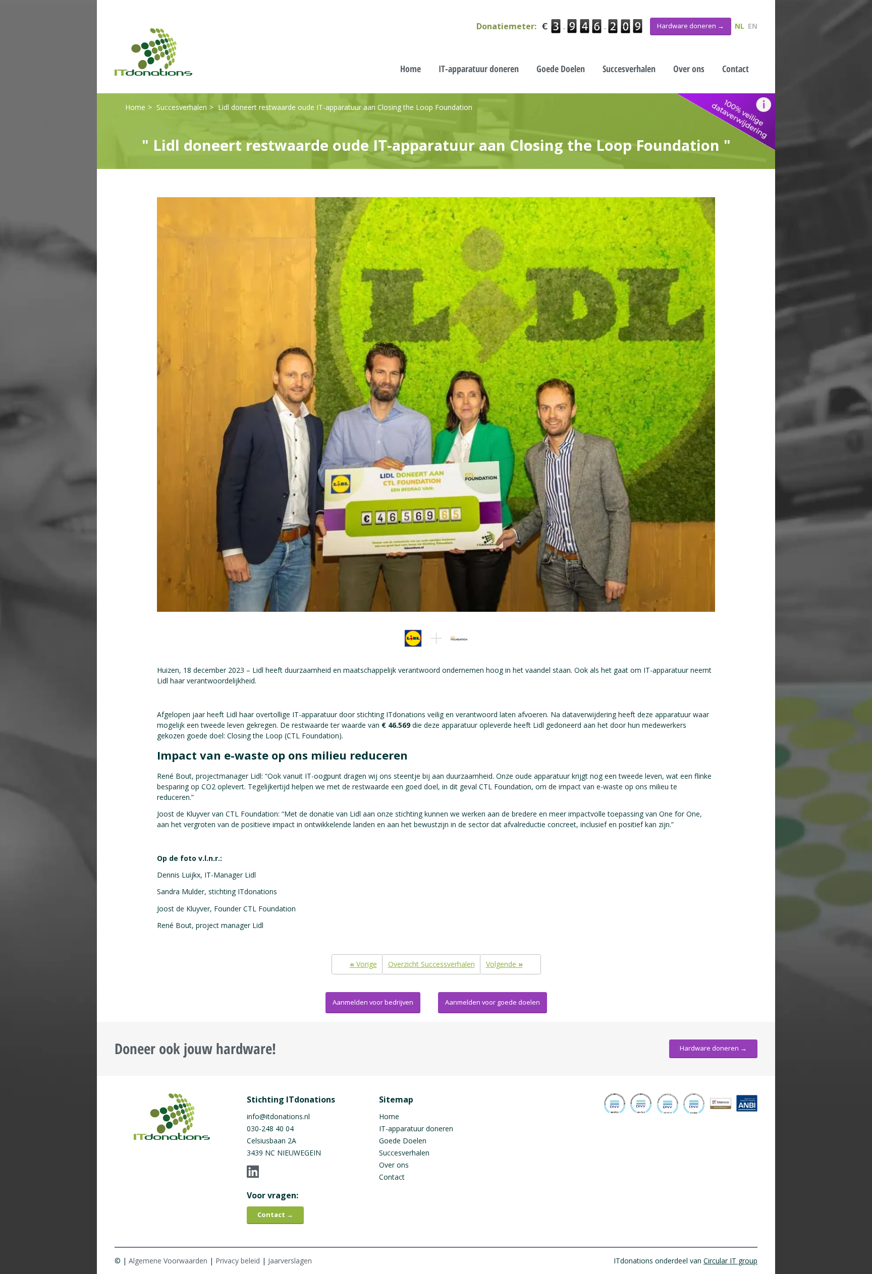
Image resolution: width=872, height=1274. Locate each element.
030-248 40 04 (270, 1128)
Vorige (363, 964)
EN (752, 26)
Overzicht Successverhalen (431, 964)
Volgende (504, 964)
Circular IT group (730, 1260)
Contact (735, 69)
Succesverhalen (629, 69)
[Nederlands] (153, 52)
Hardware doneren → (713, 1048)
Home (410, 69)
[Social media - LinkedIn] (291, 1172)
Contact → (275, 1214)
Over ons (688, 69)
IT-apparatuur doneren (479, 69)
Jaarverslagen (290, 1260)
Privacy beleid (237, 1260)
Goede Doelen (560, 69)
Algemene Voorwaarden (168, 1260)
